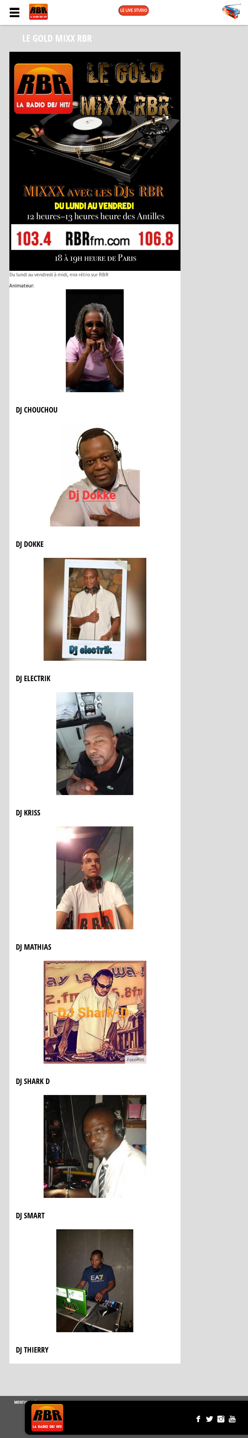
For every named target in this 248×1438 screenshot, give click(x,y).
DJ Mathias (33, 946)
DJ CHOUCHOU (36, 409)
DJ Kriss (28, 812)
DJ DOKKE (30, 543)
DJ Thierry (32, 1349)
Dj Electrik (33, 678)
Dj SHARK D (33, 1081)
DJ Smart (30, 1215)
